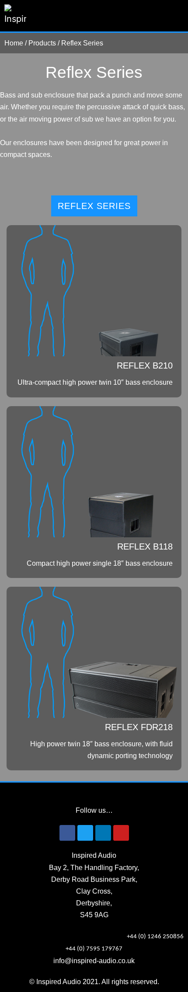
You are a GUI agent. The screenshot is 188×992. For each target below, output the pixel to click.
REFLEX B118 (145, 546)
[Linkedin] (103, 833)
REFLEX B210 (145, 365)
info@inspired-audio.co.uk (94, 960)
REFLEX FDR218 (139, 727)
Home (13, 43)
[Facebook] (67, 833)
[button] (177, 16)
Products (42, 43)
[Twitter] (85, 833)
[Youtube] (121, 833)
